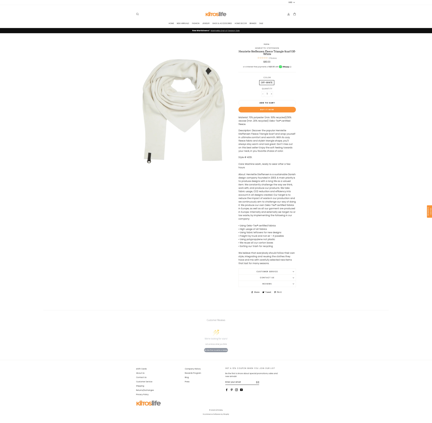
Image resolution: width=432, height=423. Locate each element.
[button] (294, 14)
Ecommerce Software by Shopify (216, 414)
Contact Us (267, 277)
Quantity (267, 88)
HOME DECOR (241, 23)
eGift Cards (141, 369)
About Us (140, 373)
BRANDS (253, 23)
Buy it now (267, 109)
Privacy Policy (142, 394)
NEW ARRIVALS (183, 23)
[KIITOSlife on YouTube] (241, 389)
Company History (193, 369)
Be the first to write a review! (216, 350)
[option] (216, 30)
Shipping (140, 386)
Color (267, 77)
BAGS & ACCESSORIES (222, 23)
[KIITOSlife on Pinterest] (231, 389)
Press (187, 381)
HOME (171, 23)
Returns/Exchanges (145, 390)
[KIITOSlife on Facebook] (226, 389)
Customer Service (267, 271)
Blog (187, 377)
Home (266, 44)
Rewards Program (193, 373)
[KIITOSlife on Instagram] (236, 389)
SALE (261, 23)
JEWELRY (206, 23)
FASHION (195, 23)
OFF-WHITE (266, 82)
